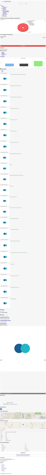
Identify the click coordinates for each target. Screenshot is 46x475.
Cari (26, 3)
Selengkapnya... (2, 37)
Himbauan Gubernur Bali (4, 317)
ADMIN (1, 49)
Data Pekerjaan (4, 12)
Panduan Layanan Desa (4, 468)
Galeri (2, 314)
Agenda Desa (3, 52)
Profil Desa (3, 6)
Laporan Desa (3, 470)
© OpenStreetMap (42, 428)
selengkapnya (15, 399)
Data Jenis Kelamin (5, 13)
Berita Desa (3, 464)
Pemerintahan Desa (4, 8)
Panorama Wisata (3, 323)
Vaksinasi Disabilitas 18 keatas (5, 320)
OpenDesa (2, 473)
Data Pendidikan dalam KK (6, 11)
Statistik (2, 56)
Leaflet (39, 428)
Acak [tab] (2, 71)
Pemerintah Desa (5, 9)
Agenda (2, 309)
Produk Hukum (4, 15)
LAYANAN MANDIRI (4, 49)
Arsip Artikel (3, 68)
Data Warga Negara (5, 14)
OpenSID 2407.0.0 (6, 473)
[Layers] (44, 413)
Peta (2, 16)
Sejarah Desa (4, 7)
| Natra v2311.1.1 (10, 473)
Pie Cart (3, 19)
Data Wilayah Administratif (6, 10)
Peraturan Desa (3, 54)
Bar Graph (1, 19)
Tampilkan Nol (44, 37)
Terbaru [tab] (2, 70)
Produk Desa (3, 53)
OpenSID (45, 428)
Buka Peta (1, 419)
